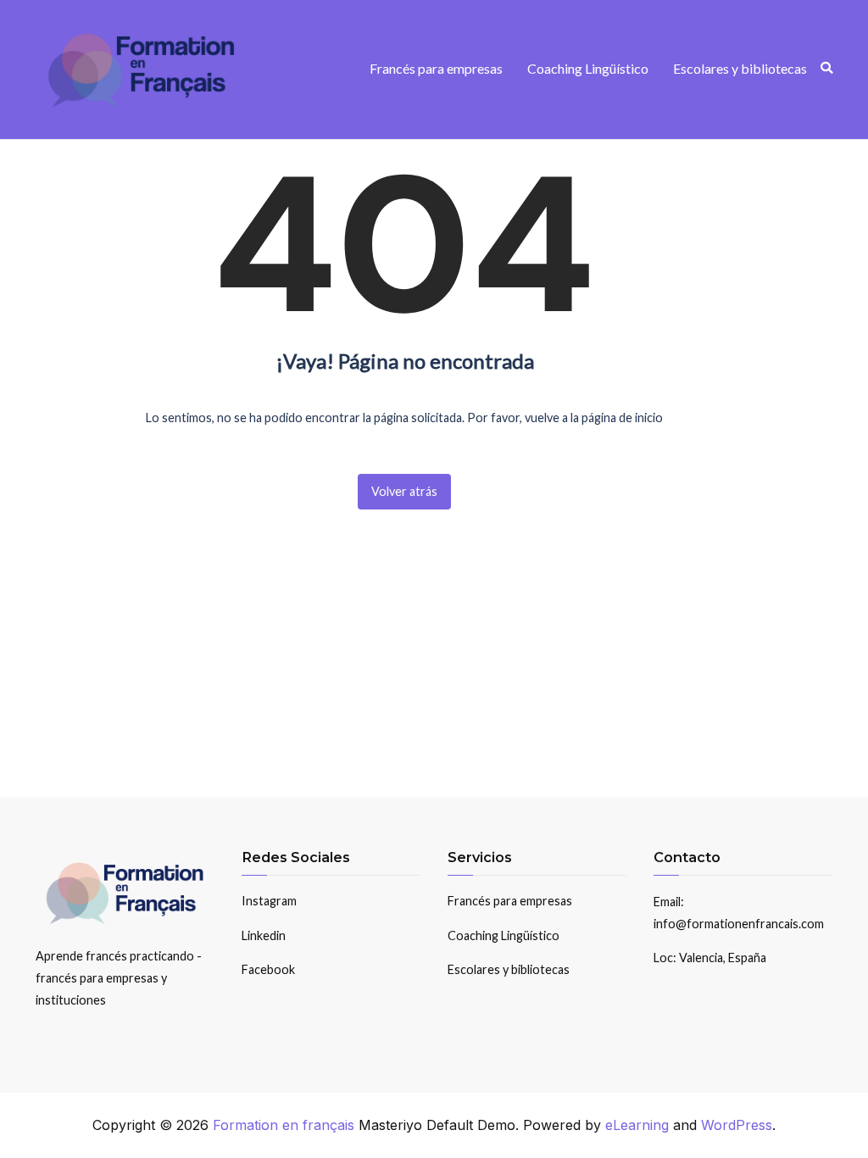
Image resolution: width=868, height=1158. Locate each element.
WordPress (736, 1124)
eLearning (637, 1124)
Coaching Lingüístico (587, 68)
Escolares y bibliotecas (740, 68)
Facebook (268, 969)
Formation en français (283, 1124)
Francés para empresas (436, 68)
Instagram (269, 901)
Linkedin (264, 935)
